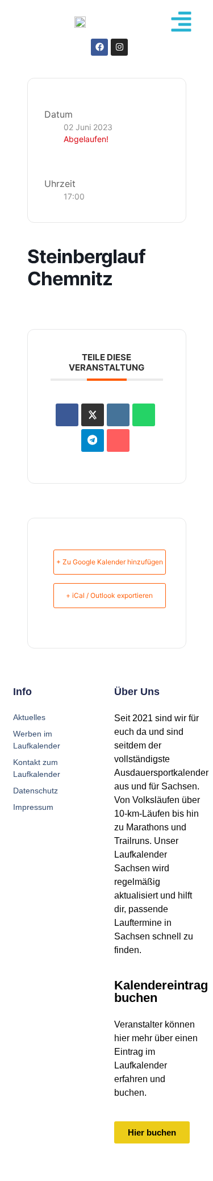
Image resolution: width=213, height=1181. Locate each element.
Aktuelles (29, 717)
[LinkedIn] (118, 415)
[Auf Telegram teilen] (92, 440)
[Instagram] (119, 47)
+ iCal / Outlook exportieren (109, 595)
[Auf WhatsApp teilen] (143, 415)
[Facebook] (99, 47)
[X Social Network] (92, 415)
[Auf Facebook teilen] (67, 415)
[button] (181, 22)
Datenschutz (35, 790)
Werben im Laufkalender (36, 739)
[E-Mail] (118, 440)
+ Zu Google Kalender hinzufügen (109, 562)
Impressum (33, 807)
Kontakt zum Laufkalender (36, 768)
